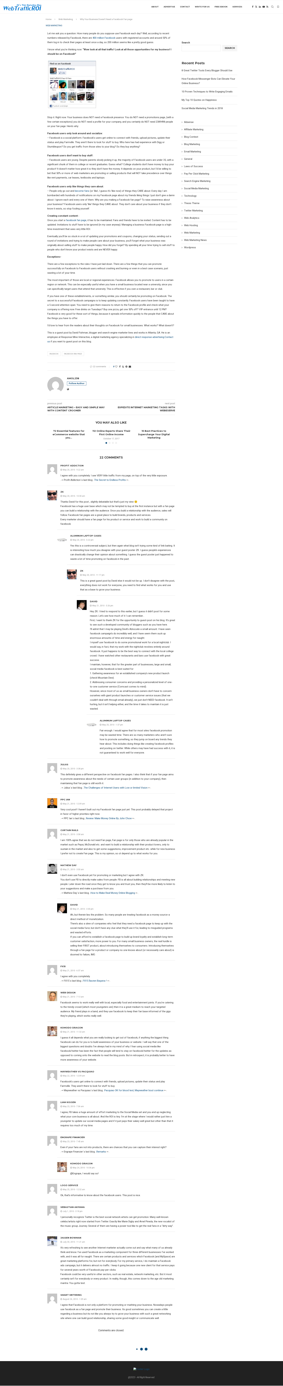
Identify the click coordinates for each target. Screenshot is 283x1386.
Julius (64, 764)
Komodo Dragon (71, 1027)
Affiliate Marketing (193, 129)
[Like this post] (116, 366)
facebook (53, 354)
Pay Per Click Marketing (196, 173)
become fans (82, 190)
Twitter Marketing (193, 210)
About (155, 7)
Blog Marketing (192, 144)
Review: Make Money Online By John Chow (109, 818)
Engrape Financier (72, 1137)
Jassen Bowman (70, 1237)
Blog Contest (191, 136)
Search (186, 42)
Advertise (169, 7)
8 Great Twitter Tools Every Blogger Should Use (207, 70)
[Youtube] (264, 6)
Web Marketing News (195, 240)
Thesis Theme (191, 203)
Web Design (67, 992)
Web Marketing (65, 19)
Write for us (202, 7)
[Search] (272, 6)
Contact (185, 7)
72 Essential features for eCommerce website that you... (69, 434)
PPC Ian (65, 799)
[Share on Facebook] (120, 366)
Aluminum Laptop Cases (85, 535)
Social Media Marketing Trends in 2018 (202, 108)
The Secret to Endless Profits (110, 479)
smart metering (71, 1295)
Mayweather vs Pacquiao (77, 1071)
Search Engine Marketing (197, 181)
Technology (190, 195)
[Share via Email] (130, 366)
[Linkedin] (260, 6)
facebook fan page (76, 220)
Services (237, 7)
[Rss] (267, 6)
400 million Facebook (104, 37)
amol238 (73, 378)
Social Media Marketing (196, 188)
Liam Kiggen (68, 1102)
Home (48, 19)
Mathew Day (68, 865)
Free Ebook (221, 7)
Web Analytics (191, 217)
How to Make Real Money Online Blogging (113, 892)
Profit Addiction (72, 465)
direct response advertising (149, 337)
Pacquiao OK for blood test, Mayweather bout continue (133, 1090)
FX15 (63, 966)
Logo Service (69, 1185)
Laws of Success (193, 166)
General (188, 158)
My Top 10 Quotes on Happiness (199, 99)
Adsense (189, 122)
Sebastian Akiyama (72, 1207)
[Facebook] (252, 6)
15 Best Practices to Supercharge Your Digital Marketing (154, 434)
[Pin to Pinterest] (126, 366)
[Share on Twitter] (123, 366)
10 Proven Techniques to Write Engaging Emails (207, 91)
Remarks (101, 1151)
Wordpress (190, 247)
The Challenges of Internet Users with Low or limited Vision (116, 787)
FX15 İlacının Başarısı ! (95, 980)
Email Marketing (192, 151)
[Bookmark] (278, 6)
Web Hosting (191, 225)
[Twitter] (256, 6)
